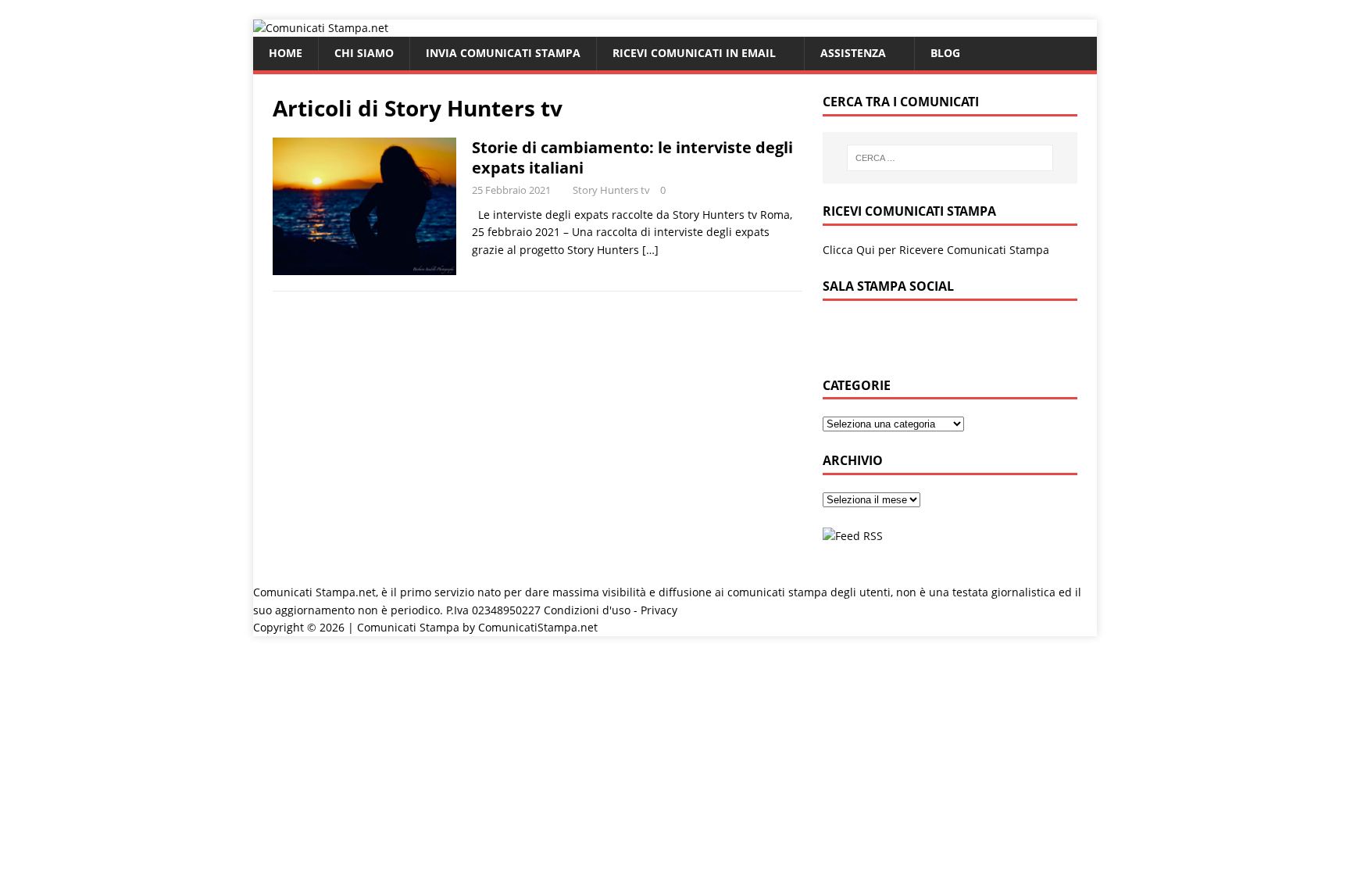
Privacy (659, 610)
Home (285, 52)
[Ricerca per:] (950, 158)
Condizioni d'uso (587, 610)
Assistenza (853, 52)
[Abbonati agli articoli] (853, 535)
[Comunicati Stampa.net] (320, 27)
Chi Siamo (364, 52)
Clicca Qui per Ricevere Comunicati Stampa (936, 249)
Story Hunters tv (611, 190)
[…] (650, 249)
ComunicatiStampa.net (538, 627)
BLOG (945, 52)
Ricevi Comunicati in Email (694, 52)
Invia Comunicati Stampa (503, 52)
